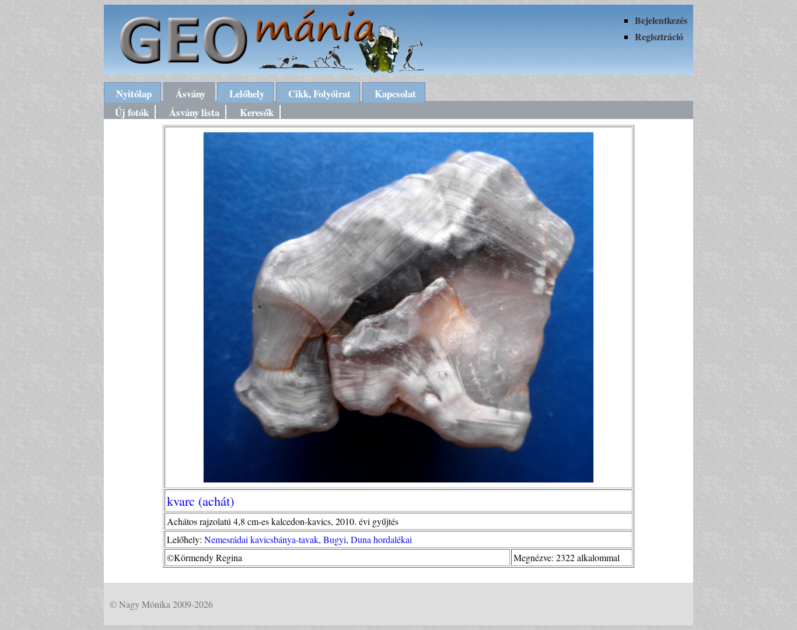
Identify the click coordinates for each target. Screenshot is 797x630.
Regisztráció (659, 36)
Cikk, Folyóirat (319, 93)
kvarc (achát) (200, 500)
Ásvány (190, 93)
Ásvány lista (194, 112)
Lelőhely (246, 93)
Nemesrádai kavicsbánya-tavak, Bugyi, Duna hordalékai (308, 539)
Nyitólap (134, 93)
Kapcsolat (395, 93)
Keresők (257, 112)
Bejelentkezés (661, 20)
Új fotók (132, 112)
